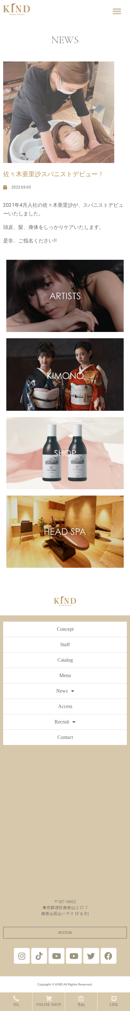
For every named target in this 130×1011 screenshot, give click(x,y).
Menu (65, 675)
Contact (65, 737)
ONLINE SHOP (48, 1004)
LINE (113, 1004)
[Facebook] (108, 956)
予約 (81, 1005)
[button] (117, 11)
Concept (65, 629)
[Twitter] (91, 956)
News (62, 691)
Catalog (65, 660)
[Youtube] (56, 956)
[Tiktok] (39, 956)
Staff (65, 645)
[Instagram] (22, 956)
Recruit (62, 722)
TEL (16, 1004)
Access (65, 706)
